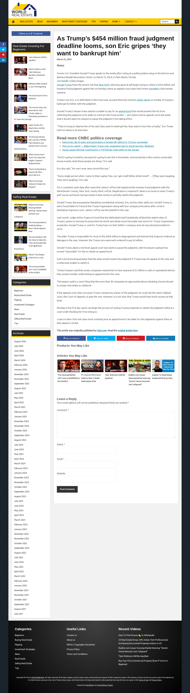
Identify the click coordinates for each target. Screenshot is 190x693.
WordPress (90, 685)
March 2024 (19, 463)
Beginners (52, 21)
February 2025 (21, 412)
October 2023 (20, 487)
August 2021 (20, 609)
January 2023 (20, 529)
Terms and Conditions (77, 654)
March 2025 (19, 407)
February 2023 (21, 524)
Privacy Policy (73, 649)
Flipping (104, 21)
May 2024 (18, 454)
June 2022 (19, 562)
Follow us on (31, 33)
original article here (128, 330)
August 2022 (20, 553)
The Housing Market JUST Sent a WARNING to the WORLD (69, 378)
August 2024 (20, 440)
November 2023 (21, 482)
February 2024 (21, 468)
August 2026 (20, 341)
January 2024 (20, 473)
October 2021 (20, 599)
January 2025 (20, 416)
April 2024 (19, 459)
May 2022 (18, 567)
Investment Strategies (74, 21)
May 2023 (18, 510)
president (154, 88)
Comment (63, 410)
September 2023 (21, 491)
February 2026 (21, 365)
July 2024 (18, 445)
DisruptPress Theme (105, 685)
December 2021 (21, 590)
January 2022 (20, 585)
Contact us (72, 635)
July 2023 (18, 501)
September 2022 (21, 548)
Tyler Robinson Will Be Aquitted (133, 656)
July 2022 (18, 557)
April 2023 (19, 515)
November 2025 (21, 379)
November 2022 (21, 538)
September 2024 (21, 435)
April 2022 (19, 571)
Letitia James (143, 100)
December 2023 (21, 477)
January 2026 (20, 369)
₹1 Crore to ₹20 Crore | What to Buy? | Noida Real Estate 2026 (91, 378)
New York (104, 84)
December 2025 (21, 374)
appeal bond (125, 111)
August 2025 (20, 388)
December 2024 (21, 421)
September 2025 (21, 383)
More (115, 21)
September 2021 (21, 604)
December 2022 (21, 534)
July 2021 (18, 614)
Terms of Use (143, 680)
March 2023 (19, 520)
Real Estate (26, 21)
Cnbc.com (102, 330)
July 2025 (18, 393)
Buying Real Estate (23, 295)
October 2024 (20, 430)
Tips (94, 21)
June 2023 (19, 506)
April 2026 (19, 355)
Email (60, 459)
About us (71, 640)
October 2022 (20, 543)
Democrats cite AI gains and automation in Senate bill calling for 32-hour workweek (105, 142)
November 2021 (21, 595)
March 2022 (19, 576)
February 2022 (21, 581)
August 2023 (20, 496)
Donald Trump (64, 84)
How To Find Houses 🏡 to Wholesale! (136, 635)
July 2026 (18, 346)
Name (61, 444)
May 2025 (18, 398)
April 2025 (19, 402)
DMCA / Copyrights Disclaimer (81, 644)
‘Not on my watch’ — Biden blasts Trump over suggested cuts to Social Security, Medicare (108, 146)
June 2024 (19, 449)
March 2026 (19, 360)
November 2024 (21, 426)
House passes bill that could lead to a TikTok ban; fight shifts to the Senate (100, 150)
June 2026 (19, 351)
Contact (130, 21)
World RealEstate (37, 677)
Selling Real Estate (22, 319)
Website (61, 473)
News (40, 21)
